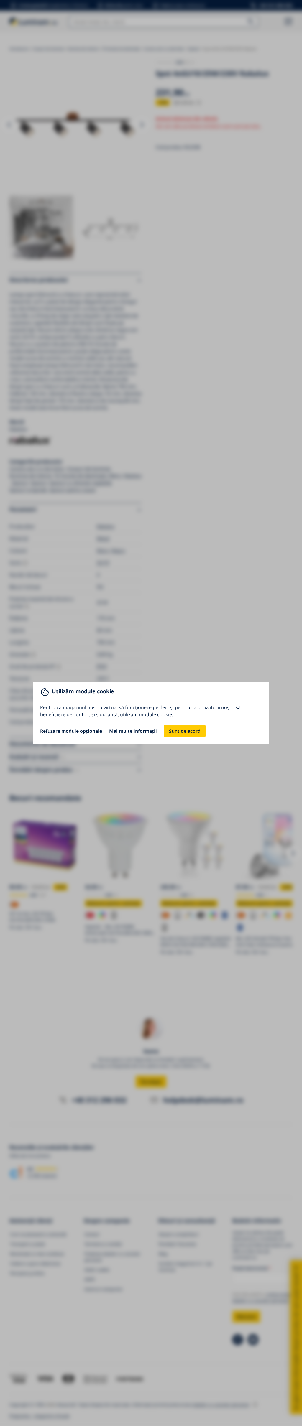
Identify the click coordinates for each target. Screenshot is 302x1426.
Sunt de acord (185, 731)
